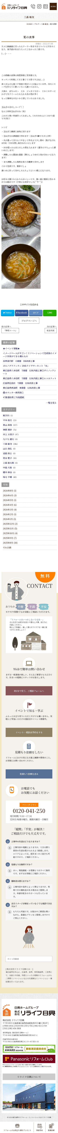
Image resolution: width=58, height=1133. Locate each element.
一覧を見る (51, 402)
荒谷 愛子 (7, 458)
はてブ (36, 312)
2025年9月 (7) (10, 537)
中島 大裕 (7, 467)
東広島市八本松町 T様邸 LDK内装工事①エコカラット (29, 378)
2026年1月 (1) (9, 519)
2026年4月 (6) (10, 504)
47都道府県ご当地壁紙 (13, 397)
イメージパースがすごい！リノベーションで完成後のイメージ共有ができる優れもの (30, 355)
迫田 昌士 (7, 453)
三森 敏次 (7, 443)
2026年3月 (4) (10, 509)
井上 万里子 (8, 434)
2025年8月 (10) (10, 542)
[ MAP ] (45, 1023)
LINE (49, 312)
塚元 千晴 (7, 477)
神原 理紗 (7, 429)
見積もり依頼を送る (29, 773)
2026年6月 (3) (10, 495)
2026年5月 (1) (9, 500)
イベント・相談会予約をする (29, 732)
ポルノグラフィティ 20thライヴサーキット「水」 (26, 365)
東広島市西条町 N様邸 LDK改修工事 (21, 387)
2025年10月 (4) (10, 533)
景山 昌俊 (7, 424)
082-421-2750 (41, 1025)
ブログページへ (29, 320)
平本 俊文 (7, 420)
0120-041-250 (29, 810)
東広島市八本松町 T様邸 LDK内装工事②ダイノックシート (29, 372)
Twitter (8, 312)
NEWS (6, 415)
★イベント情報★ (11, 348)
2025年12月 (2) (10, 523)
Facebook (22, 312)
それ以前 (7, 547)
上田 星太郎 (8, 462)
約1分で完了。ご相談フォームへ (29, 690)
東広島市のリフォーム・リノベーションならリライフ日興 (31, 1117)
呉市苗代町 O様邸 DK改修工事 (19, 361)
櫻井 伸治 (7, 472)
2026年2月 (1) (9, 514)
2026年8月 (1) (9, 490)
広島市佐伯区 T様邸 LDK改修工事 (20, 383)
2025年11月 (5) (10, 528)
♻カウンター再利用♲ (13, 392)
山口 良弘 (7, 448)
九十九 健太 (8, 439)
